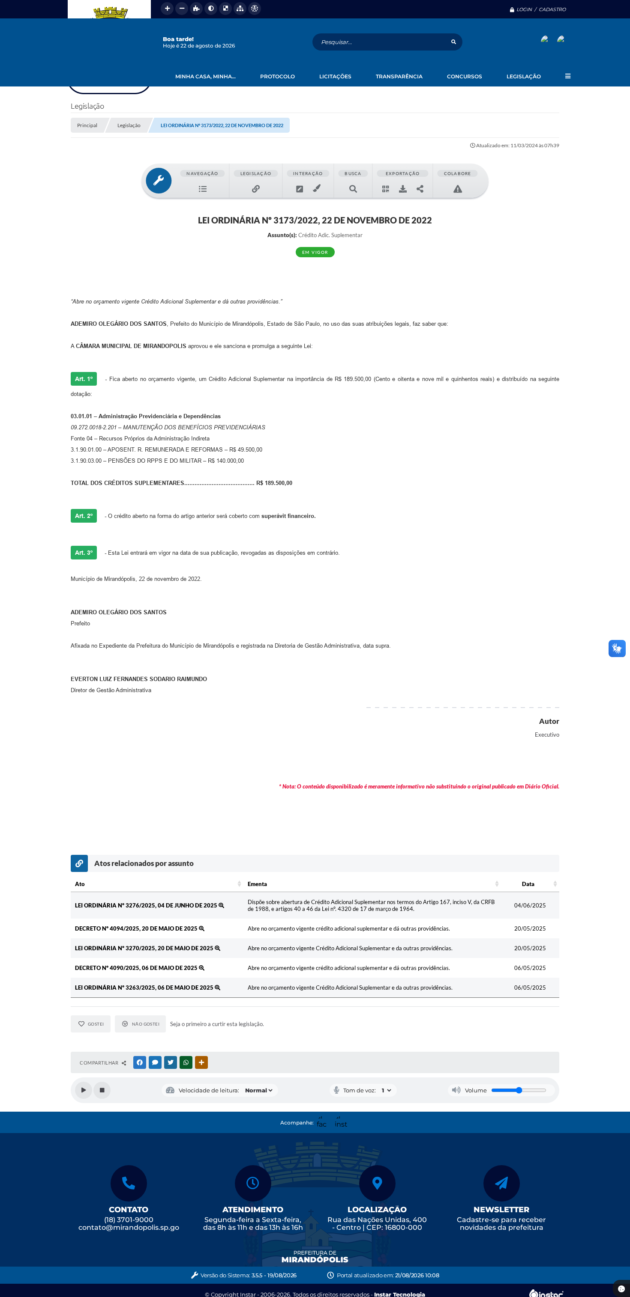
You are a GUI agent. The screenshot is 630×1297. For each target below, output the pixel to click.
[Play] (83, 1090)
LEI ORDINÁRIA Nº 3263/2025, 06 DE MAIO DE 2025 (145, 987)
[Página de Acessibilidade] (254, 8)
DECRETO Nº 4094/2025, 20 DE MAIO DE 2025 (137, 928)
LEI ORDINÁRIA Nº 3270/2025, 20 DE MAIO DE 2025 (145, 948)
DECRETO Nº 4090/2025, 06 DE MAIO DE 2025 (137, 967)
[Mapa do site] (240, 8)
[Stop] (102, 1090)
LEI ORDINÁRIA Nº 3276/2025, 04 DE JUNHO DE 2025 (147, 905)
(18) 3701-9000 (128, 1220)
